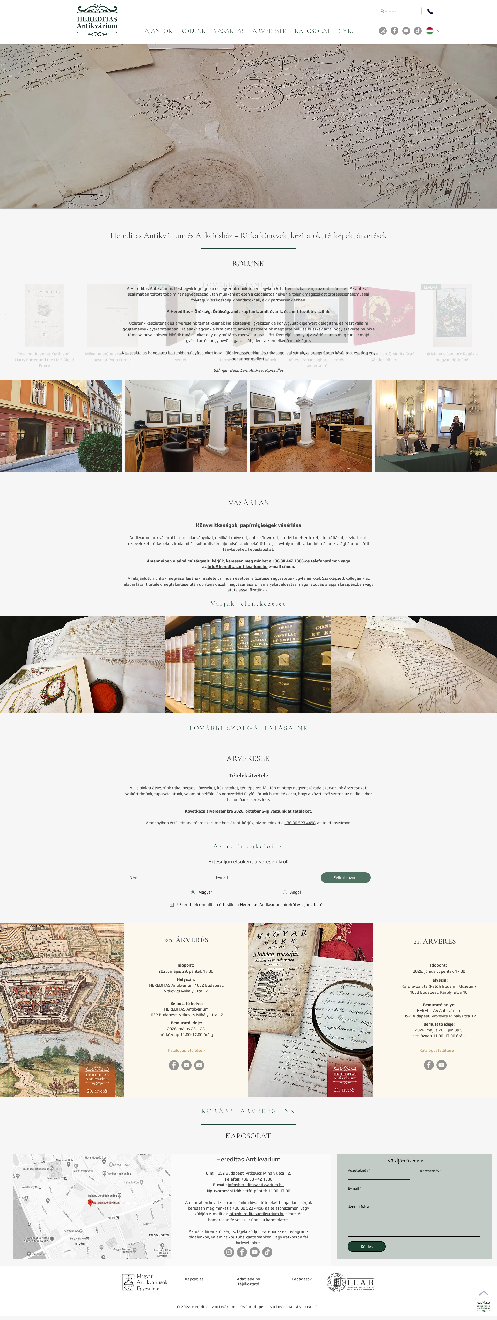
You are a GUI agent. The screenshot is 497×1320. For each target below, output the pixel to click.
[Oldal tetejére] (484, 1293)
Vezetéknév (358, 1170)
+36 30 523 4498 (300, 822)
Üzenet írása (358, 1206)
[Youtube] (199, 1065)
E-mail (353, 1188)
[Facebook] (394, 31)
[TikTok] (418, 31)
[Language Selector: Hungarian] (432, 31)
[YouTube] (406, 31)
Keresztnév (429, 1171)
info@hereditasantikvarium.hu (238, 566)
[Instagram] (383, 31)
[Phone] (430, 11)
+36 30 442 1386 (288, 560)
